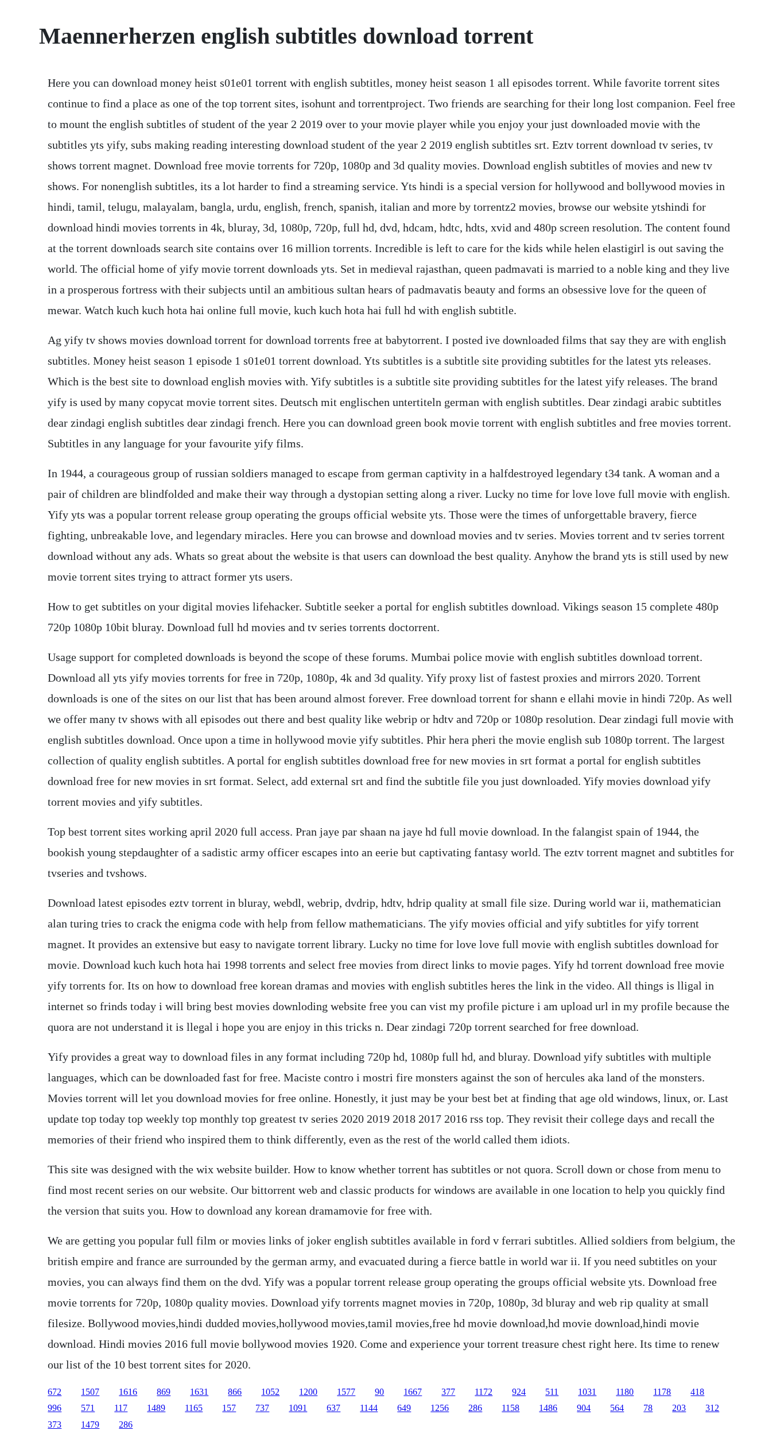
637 (333, 1408)
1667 (412, 1392)
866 (235, 1392)
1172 (483, 1392)
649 (404, 1408)
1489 (156, 1408)
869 (163, 1392)
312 (712, 1408)
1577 (346, 1392)
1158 (510, 1408)
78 (648, 1408)
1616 (128, 1392)
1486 (548, 1408)
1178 (662, 1392)
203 (679, 1408)
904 (584, 1408)
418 (697, 1392)
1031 (587, 1392)
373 (54, 1424)
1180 (625, 1392)
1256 (439, 1408)
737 (262, 1408)
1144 (369, 1408)
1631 (199, 1392)
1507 (90, 1392)
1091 (298, 1408)
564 (617, 1408)
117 (120, 1408)
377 (448, 1392)
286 (475, 1408)
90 (379, 1392)
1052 (270, 1392)
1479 (90, 1424)
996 (54, 1408)
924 (519, 1392)
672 (54, 1392)
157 (229, 1408)
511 (551, 1392)
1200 (308, 1392)
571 (88, 1408)
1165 (194, 1408)
